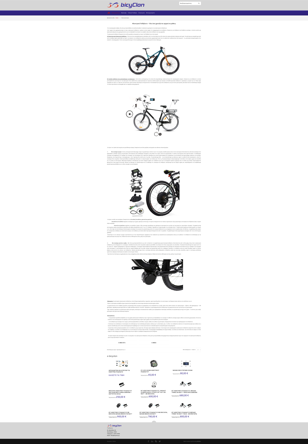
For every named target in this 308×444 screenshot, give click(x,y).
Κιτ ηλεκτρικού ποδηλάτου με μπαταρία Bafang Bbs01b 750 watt (120, 413)
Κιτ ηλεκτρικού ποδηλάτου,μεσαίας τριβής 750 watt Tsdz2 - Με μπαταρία (184, 413)
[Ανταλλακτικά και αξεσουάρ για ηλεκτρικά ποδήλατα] (122, 363)
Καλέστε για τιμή (116, 375)
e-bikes (154, 343)
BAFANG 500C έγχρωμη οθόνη (182, 370)
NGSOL (199, 441)
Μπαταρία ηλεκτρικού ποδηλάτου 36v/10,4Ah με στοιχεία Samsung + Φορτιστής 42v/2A (120, 392)
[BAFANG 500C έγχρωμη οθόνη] (186, 363)
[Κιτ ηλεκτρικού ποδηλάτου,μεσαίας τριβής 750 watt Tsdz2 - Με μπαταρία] (186, 405)
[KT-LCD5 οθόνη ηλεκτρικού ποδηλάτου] (154, 363)
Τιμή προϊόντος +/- (121, 349)
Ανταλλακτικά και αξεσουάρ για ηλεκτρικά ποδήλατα (119, 371)
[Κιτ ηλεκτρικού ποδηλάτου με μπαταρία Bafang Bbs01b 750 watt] (122, 405)
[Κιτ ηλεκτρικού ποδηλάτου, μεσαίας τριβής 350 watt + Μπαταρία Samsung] (186, 384)
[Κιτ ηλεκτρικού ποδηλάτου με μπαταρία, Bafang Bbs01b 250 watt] (154, 405)
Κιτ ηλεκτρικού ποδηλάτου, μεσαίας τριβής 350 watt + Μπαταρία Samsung (184, 391)
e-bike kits (121, 343)
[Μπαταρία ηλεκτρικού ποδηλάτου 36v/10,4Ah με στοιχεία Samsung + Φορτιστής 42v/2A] (122, 384)
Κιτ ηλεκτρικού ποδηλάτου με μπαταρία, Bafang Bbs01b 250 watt (153, 413)
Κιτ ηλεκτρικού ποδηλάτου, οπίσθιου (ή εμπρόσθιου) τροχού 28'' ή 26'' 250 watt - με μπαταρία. (153, 392)
